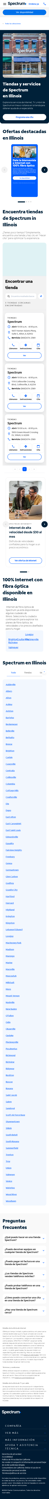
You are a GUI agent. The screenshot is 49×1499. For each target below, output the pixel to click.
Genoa (9, 863)
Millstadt (10, 982)
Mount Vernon (12, 995)
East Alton (11, 817)
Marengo (10, 956)
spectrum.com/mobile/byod (24, 1378)
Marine (9, 962)
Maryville (10, 969)
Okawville (10, 1028)
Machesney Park (13, 942)
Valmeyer (13, 647)
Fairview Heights (14, 850)
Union (8, 1167)
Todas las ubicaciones (13, 24)
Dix (7, 803)
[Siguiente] (44, 170)
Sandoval (10, 1108)
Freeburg (10, 856)
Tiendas (28, 672)
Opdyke (9, 1035)
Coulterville (23, 639)
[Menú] (4, 3)
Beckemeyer (12, 724)
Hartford (10, 896)
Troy (8, 1161)
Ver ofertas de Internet (26, 560)
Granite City (12, 889)
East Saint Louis (13, 830)
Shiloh (9, 1128)
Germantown (12, 869)
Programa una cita (24, 117)
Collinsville (11, 777)
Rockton (10, 1075)
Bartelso (10, 717)
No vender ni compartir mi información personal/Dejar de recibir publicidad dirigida (24, 1463)
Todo (13, 672)
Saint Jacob (11, 1095)
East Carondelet (13, 823)
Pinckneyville (32, 639)
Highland (10, 909)
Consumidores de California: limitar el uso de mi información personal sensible (21, 1469)
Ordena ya (34, 3)
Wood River (11, 1194)
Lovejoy (29, 634)
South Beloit (12, 1134)
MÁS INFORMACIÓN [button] (20, 1439)
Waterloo (10, 1187)
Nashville (10, 1002)
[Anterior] (4, 170)
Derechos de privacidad (11, 1454)
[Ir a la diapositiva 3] (28, 201)
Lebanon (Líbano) (14, 929)
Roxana (9, 1088)
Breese (9, 744)
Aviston (9, 711)
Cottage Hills (12, 790)
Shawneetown (13, 1121)
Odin (8, 1022)
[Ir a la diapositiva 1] (21, 201)
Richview (13, 642)
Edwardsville (12, 836)
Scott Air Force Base (15, 1115)
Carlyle (9, 757)
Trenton (9, 1154)
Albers (9, 691)
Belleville (10, 730)
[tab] (24, 1426)
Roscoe (9, 1081)
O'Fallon (10, 1015)
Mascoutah (11, 975)
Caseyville (11, 764)
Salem (9, 1101)
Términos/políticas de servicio (14, 1473)
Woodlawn (11, 1201)
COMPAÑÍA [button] (13, 1425)
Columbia (10, 783)
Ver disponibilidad (24, 12)
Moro (8, 989)
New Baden (11, 1009)
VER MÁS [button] (12, 1432)
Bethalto (10, 737)
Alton (8, 697)
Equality (10, 843)
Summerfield (12, 1148)
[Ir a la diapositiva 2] (26, 201)
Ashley (9, 704)
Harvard (10, 903)
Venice (9, 1181)
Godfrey (10, 883)
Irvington (10, 916)
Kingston (10, 922)
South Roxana (12, 1141)
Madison (10, 949)
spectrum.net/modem (31, 1355)
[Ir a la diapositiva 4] (30, 201)
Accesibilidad (7, 1457)
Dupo (8, 810)
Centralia (10, 770)
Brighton (13, 639)
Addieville (11, 684)
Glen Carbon (12, 876)
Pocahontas (11, 1048)
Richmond (10, 1055)
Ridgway (10, 1068)
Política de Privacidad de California (16, 1459)
